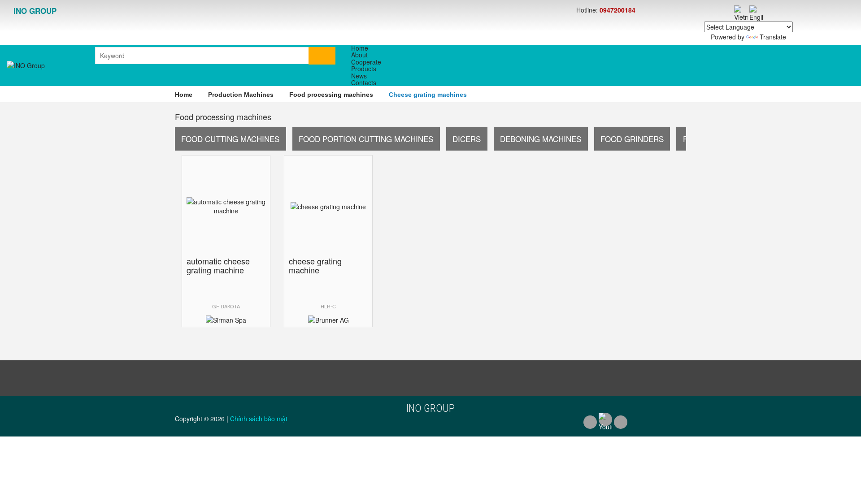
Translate (773, 36)
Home (183, 94)
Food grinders (632, 138)
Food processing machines (331, 94)
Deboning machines (540, 138)
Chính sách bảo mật (258, 418)
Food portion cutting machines (366, 138)
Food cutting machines (230, 138)
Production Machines (241, 94)
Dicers (466, 138)
